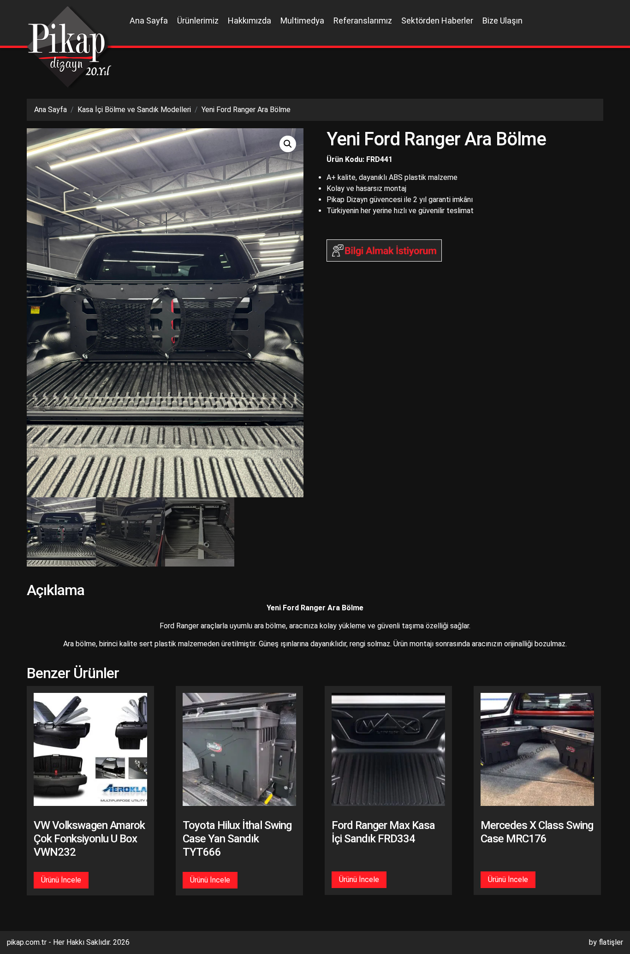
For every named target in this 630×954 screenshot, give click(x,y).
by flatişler (606, 942)
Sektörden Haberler (437, 20)
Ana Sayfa (149, 20)
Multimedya (302, 20)
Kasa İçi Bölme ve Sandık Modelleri (134, 109)
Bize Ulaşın (502, 20)
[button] (287, 144)
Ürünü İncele (61, 880)
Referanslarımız (362, 20)
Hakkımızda (249, 20)
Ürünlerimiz (198, 20)
